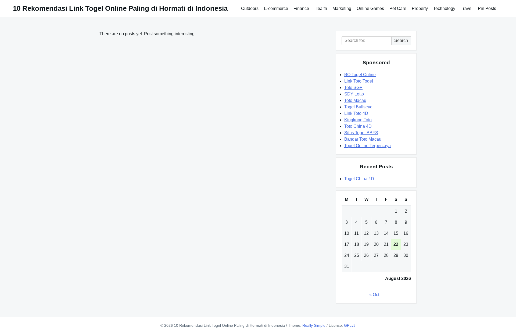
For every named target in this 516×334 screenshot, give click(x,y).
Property (420, 8)
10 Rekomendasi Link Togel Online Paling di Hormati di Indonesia (120, 8)
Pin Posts (487, 8)
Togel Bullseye (358, 107)
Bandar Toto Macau (362, 139)
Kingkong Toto (358, 120)
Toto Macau (355, 100)
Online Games (370, 8)
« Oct (374, 294)
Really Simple (313, 325)
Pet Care (397, 8)
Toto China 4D (358, 126)
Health (320, 8)
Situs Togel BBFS (361, 132)
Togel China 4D (359, 178)
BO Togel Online (360, 74)
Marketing (341, 8)
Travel (466, 8)
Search (401, 40)
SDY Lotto (354, 94)
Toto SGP (353, 87)
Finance (301, 8)
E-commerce (276, 8)
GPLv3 (350, 325)
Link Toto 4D (356, 113)
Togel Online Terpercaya (367, 145)
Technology (444, 8)
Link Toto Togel (358, 81)
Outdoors (250, 8)
